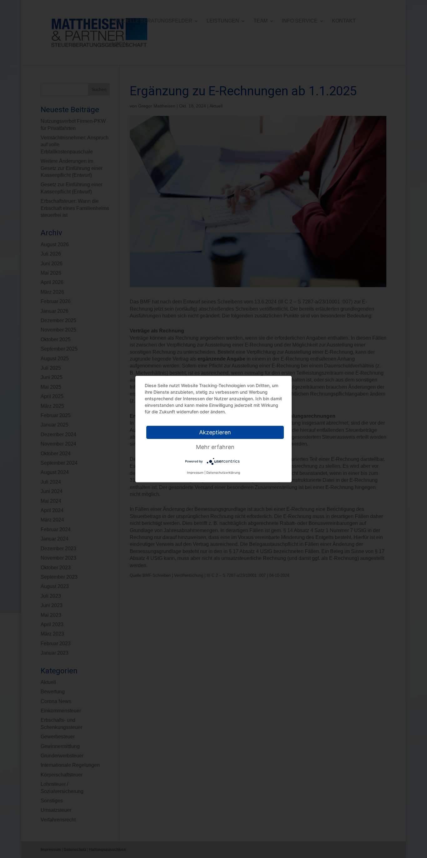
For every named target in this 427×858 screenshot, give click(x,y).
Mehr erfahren (215, 447)
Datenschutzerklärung (223, 472)
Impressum (195, 472)
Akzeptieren (215, 432)
